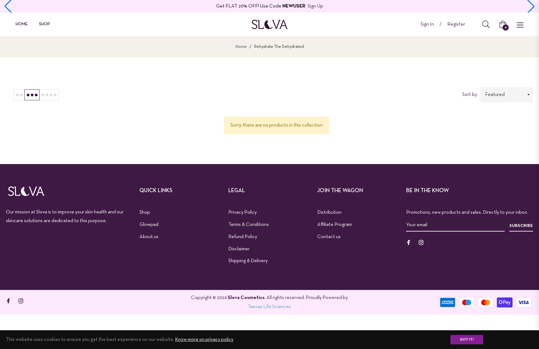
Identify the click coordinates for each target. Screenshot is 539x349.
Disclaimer (239, 249)
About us (148, 237)
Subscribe (521, 226)
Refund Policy (242, 237)
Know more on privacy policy (204, 339)
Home (241, 47)
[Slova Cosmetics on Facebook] (408, 242)
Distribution (329, 212)
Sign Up (315, 6)
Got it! (467, 339)
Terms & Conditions (248, 224)
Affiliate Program (334, 224)
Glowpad (148, 224)
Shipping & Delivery (248, 261)
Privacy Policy (242, 212)
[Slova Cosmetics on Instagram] (421, 242)
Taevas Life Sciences (269, 307)
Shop (144, 212)
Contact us (329, 237)
